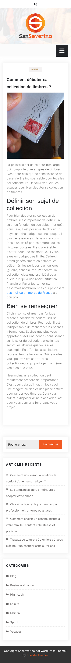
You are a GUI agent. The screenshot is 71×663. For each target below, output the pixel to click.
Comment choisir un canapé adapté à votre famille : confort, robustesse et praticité (33, 525)
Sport (14, 622)
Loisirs (35, 69)
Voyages (16, 631)
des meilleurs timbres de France (29, 292)
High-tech (17, 594)
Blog (13, 576)
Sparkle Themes (37, 655)
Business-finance (22, 585)
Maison (15, 613)
